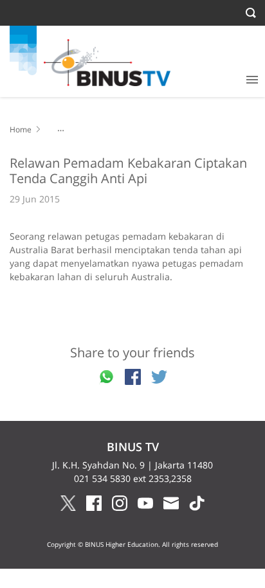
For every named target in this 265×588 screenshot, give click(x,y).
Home (21, 129)
